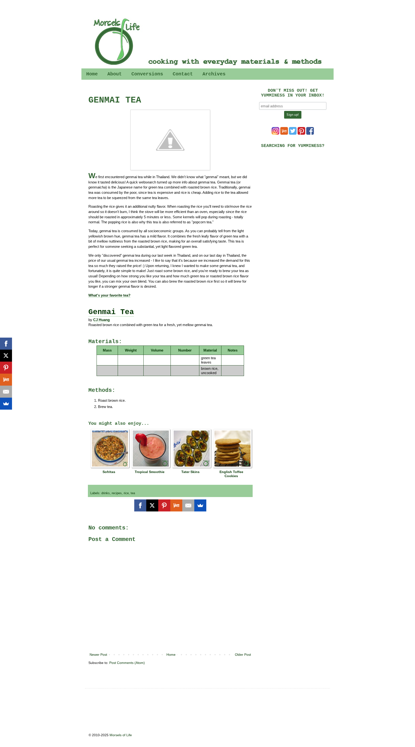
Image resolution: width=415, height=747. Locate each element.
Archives (214, 74)
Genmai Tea (111, 312)
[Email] (188, 505)
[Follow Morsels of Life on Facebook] (310, 133)
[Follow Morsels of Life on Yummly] (284, 133)
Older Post (243, 654)
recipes (117, 493)
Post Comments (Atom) (127, 663)
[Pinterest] (164, 505)
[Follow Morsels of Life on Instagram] (275, 133)
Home (92, 74)
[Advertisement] (295, 185)
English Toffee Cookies (231, 474)
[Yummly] (176, 505)
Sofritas (109, 472)
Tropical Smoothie (150, 472)
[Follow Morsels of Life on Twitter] (293, 133)
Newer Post (98, 654)
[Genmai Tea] (170, 140)
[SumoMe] (200, 505)
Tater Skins (190, 472)
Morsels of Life (121, 735)
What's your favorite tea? (109, 295)
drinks (105, 493)
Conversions (147, 74)
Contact (183, 74)
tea (133, 493)
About (114, 74)
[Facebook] (140, 505)
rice (126, 493)
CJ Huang (101, 320)
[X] (152, 505)
